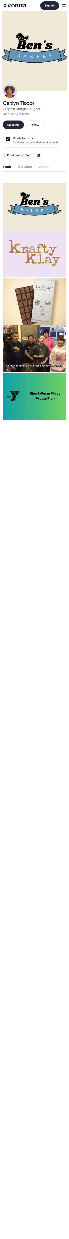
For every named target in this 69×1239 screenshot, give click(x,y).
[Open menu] (64, 5)
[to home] (15, 6)
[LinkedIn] (38, 155)
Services (25, 167)
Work (7, 167)
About (44, 167)
